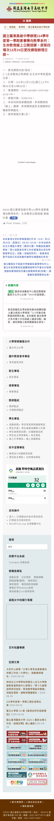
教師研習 (16, 62)
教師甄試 (14, 406)
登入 (11, 517)
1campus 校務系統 (19, 562)
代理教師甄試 (16, 410)
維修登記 (33, 580)
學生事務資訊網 (17, 432)
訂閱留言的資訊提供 (20, 520)
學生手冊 (14, 428)
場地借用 (14, 584)
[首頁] (5, 27)
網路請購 (38, 577)
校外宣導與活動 (28, 62)
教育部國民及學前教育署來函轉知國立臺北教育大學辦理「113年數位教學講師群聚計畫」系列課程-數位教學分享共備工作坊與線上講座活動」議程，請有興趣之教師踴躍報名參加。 (26, 315)
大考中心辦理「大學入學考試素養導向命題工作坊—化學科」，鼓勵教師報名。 (26, 673)
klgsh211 (9, 59)
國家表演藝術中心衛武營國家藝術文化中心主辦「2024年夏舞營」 (27, 293)
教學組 (8, 62)
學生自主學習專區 (18, 435)
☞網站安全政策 (34, 802)
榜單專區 (14, 392)
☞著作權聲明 (17, 802)
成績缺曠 (14, 424)
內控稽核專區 (33, 457)
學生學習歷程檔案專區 (33, 424)
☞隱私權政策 (27, 806)
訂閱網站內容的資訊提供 (30, 517)
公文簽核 (26, 577)
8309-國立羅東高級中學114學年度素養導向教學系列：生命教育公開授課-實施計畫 (26, 213)
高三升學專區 (16, 439)
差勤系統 (14, 577)
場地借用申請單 (29, 584)
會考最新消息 (16, 362)
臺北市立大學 (16, 347)
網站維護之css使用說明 (21, 591)
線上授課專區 (33, 439)
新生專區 (14, 377)
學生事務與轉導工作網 (33, 428)
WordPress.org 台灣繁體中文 (25, 524)
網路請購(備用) (17, 580)
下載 (14, 218)
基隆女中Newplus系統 (21, 588)
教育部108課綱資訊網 (20, 453)
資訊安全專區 (16, 457)
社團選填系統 (36, 432)
